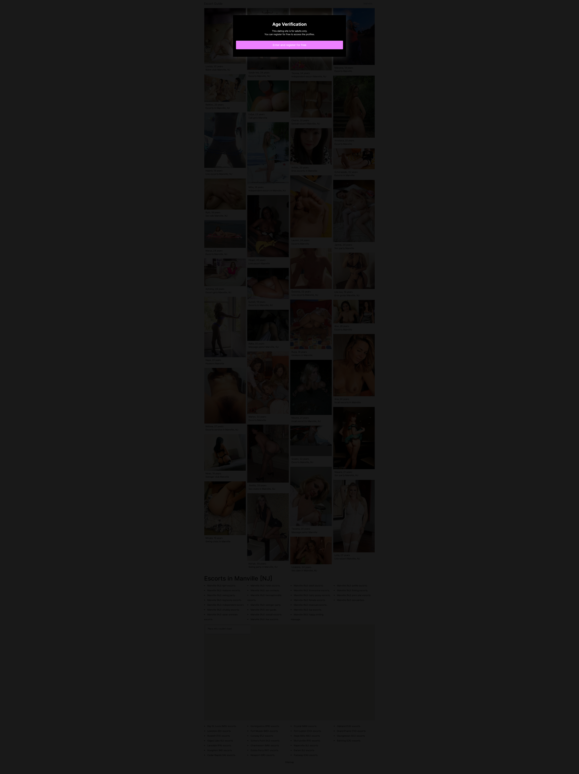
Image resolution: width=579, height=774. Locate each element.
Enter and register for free (289, 45)
